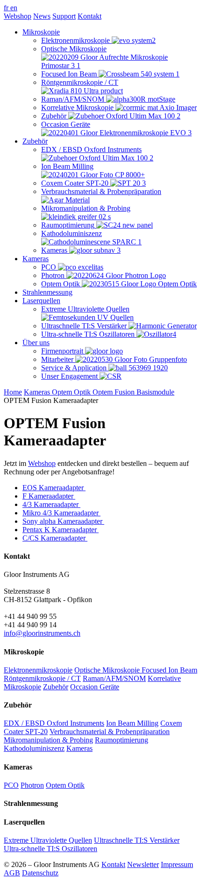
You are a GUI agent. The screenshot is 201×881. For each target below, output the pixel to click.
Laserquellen (41, 301)
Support (64, 16)
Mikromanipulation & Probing (48, 740)
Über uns (36, 343)
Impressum (177, 864)
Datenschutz (40, 873)
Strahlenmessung (47, 292)
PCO (11, 785)
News (41, 16)
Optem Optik (72, 392)
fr (7, 8)
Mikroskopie (41, 32)
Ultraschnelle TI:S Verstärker (136, 840)
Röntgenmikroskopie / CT (42, 678)
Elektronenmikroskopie (38, 670)
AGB (12, 873)
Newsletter (143, 864)
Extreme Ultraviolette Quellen (48, 840)
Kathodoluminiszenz (34, 748)
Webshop (17, 16)
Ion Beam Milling (132, 723)
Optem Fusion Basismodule (133, 392)
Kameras (35, 259)
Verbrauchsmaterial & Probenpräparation (110, 731)
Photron (32, 785)
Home (13, 392)
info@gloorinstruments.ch (42, 633)
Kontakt (89, 16)
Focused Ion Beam (169, 670)
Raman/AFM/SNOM (114, 678)
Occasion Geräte (94, 687)
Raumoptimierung (121, 740)
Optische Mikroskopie (108, 670)
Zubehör (35, 141)
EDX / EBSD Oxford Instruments (54, 723)
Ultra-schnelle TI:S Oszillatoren (50, 849)
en (13, 8)
